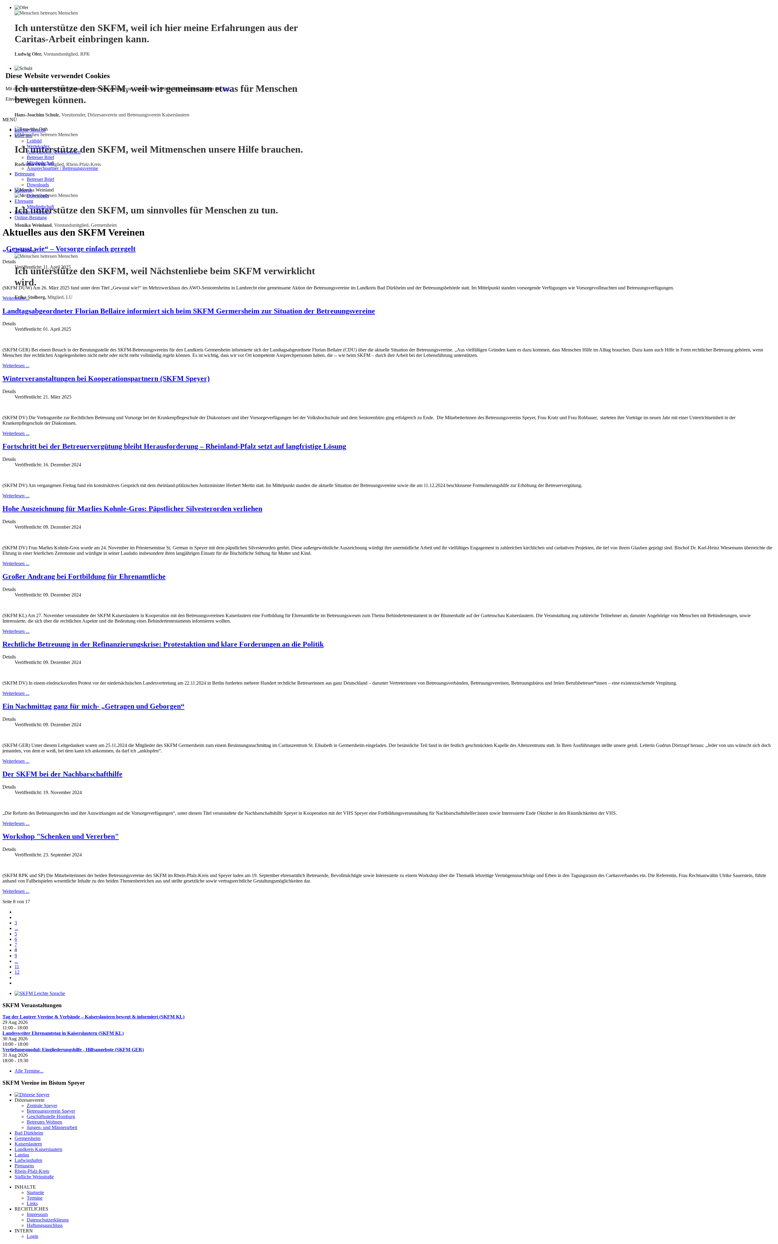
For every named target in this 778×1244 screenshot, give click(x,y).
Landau (22, 1154)
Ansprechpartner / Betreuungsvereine (62, 168)
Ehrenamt (24, 201)
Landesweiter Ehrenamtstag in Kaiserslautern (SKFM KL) (63, 1033)
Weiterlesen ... (15, 298)
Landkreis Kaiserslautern (38, 1149)
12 (17, 972)
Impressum (37, 1214)
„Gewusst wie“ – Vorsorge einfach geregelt (69, 249)
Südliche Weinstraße (34, 1176)
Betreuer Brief (40, 157)
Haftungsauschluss (45, 1225)
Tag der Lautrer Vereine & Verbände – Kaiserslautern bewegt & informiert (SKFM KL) (93, 1016)
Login (32, 1236)
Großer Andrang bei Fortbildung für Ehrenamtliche (84, 576)
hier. (226, 88)
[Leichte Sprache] (40, 993)
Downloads (38, 184)
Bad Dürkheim (29, 1132)
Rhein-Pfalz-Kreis (32, 1171)
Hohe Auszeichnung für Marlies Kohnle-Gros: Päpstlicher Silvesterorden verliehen (132, 509)
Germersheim (27, 1138)
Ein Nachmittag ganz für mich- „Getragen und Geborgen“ (93, 706)
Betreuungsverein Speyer (51, 1111)
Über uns (23, 135)
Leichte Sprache (30, 130)
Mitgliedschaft (40, 162)
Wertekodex (38, 146)
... (16, 928)
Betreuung (25, 173)
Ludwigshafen (28, 1160)
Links (32, 1203)
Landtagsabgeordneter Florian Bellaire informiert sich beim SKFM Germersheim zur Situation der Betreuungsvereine (188, 311)
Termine (35, 1198)
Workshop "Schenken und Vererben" (60, 836)
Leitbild (34, 140)
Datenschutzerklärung (48, 1219)
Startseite (35, 1192)
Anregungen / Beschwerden (54, 151)
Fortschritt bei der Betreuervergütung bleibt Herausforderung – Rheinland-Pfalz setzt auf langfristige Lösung (174, 446)
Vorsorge (23, 190)
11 (17, 966)
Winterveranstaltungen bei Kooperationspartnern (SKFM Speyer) (106, 378)
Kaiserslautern (28, 1143)
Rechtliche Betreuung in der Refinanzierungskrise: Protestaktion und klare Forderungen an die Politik (163, 644)
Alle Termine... (29, 1070)
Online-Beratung (31, 217)
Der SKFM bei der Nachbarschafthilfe (62, 774)
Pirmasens (24, 1165)
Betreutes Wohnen (32, 212)
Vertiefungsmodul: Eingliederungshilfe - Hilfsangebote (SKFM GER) (73, 1049)
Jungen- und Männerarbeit (52, 1127)
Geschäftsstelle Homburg (51, 1116)
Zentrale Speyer (42, 1105)
